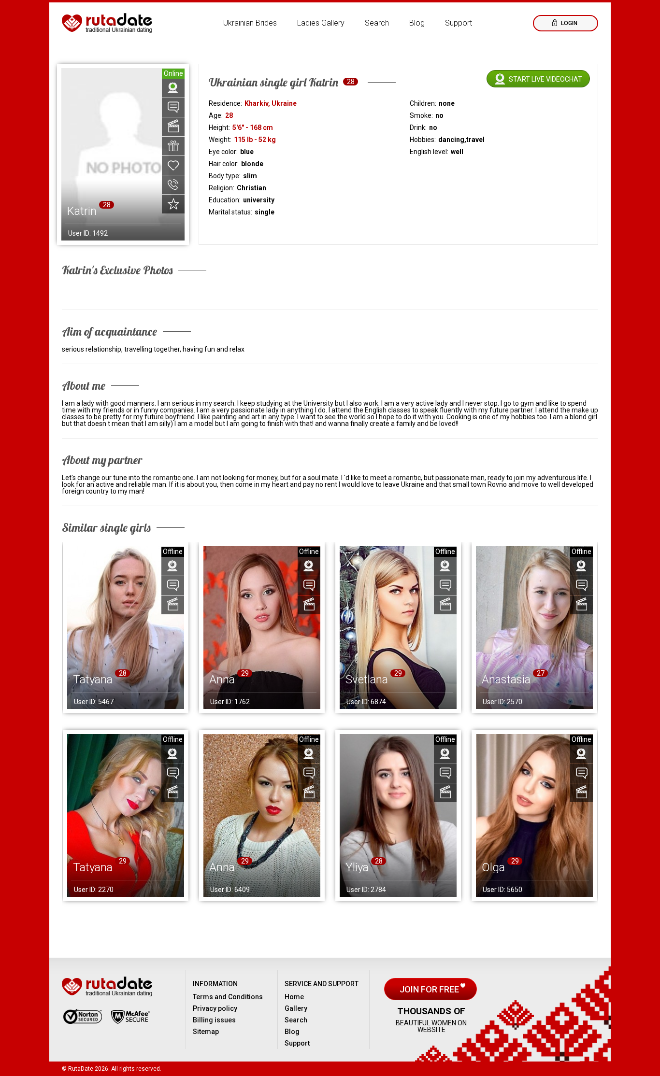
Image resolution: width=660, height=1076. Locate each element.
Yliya (357, 867)
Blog (417, 23)
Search (377, 23)
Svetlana (366, 679)
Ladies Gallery (320, 23)
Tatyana (93, 679)
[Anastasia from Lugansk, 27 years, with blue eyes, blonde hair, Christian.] (534, 627)
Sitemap (206, 1031)
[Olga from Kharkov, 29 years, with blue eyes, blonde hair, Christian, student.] (534, 815)
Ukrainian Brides (250, 23)
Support (458, 23)
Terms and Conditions (228, 997)
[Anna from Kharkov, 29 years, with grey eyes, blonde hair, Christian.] (261, 627)
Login (568, 23)
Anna (222, 679)
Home (294, 997)
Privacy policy (215, 1008)
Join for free (430, 989)
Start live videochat (545, 79)
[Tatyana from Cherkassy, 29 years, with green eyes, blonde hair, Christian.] (125, 815)
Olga (493, 867)
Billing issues (214, 1020)
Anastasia (506, 679)
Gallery (296, 1008)
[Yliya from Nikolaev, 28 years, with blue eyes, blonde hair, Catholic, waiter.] (398, 815)
